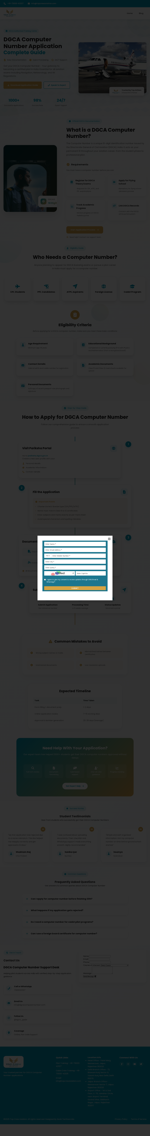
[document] (75, 568)
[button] (109, 539)
